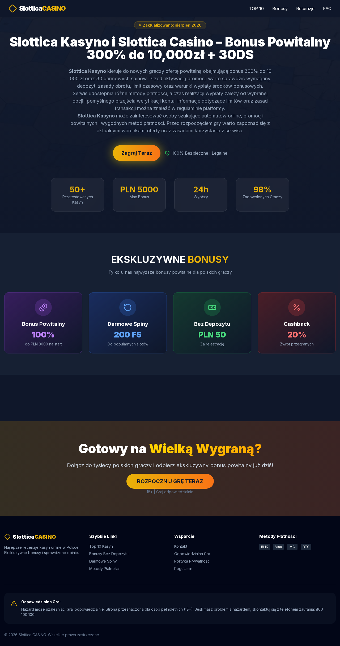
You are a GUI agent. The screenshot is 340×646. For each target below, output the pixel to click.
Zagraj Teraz (136, 153)
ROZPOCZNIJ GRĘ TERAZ (170, 481)
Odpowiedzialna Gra (192, 553)
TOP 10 (256, 8)
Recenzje (305, 8)
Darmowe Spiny (103, 561)
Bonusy (280, 8)
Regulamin (183, 568)
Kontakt (180, 546)
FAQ (327, 8)
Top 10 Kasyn (101, 546)
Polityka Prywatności (192, 561)
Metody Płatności (104, 568)
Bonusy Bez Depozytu (109, 553)
